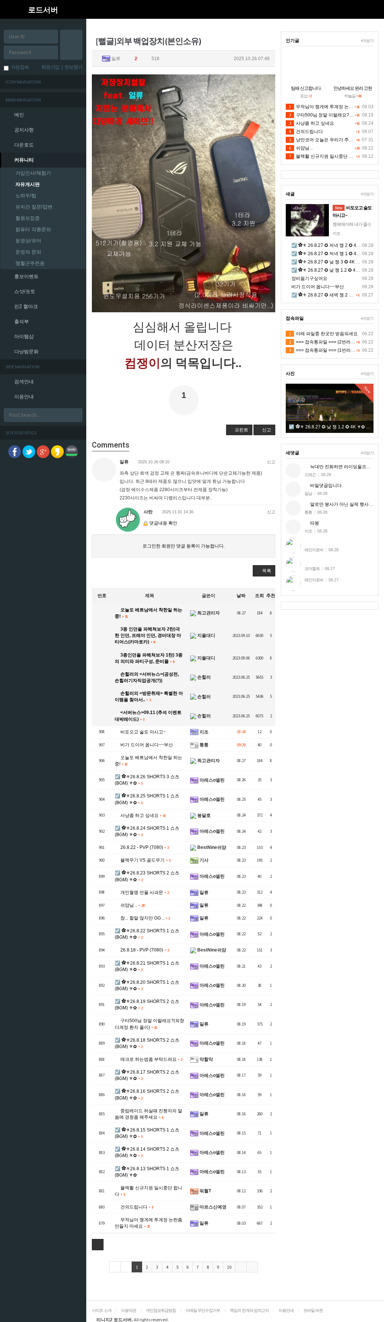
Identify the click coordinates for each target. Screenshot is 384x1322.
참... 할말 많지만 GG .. (144, 918)
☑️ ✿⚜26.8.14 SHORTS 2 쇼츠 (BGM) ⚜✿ (147, 1152)
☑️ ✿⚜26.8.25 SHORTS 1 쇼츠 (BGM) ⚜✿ (147, 799)
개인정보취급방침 (161, 1310)
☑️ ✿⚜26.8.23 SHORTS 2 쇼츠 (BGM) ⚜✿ (147, 876)
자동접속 (19, 67)
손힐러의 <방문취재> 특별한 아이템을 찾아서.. (149, 696)
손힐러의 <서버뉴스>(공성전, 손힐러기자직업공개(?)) (147, 677)
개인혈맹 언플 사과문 (144, 892)
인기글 (292, 40)
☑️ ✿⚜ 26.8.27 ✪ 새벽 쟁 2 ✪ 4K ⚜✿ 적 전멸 (337, 295)
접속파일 (295, 318)
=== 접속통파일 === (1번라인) (323, 350)
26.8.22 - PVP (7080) (144, 847)
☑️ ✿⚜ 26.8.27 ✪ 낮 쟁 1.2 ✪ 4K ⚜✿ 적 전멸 (336, 270)
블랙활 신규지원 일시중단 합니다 (148, 1191)
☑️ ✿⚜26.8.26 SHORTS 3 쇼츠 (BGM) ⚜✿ (147, 780)
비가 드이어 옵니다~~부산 (146, 744)
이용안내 (286, 1310)
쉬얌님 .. (131, 905)
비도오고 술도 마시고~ (142, 732)
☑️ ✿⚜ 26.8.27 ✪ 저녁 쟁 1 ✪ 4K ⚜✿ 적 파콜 (337, 253)
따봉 (314, 523)
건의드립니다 (136, 1207)
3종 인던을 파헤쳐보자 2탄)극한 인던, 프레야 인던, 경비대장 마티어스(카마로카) (148, 635)
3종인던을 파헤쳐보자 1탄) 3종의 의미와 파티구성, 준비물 (149, 658)
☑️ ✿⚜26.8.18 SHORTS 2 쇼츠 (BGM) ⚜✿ (147, 1043)
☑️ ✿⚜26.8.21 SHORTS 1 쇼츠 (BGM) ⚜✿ (147, 966)
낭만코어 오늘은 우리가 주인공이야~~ (330, 139)
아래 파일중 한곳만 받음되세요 (323, 333)
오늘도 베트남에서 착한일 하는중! (148, 613)
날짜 (241, 595)
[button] (93, 9)
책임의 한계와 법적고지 (249, 1310)
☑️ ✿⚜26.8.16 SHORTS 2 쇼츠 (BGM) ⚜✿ (147, 1094)
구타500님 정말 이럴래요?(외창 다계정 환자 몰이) (149, 1024)
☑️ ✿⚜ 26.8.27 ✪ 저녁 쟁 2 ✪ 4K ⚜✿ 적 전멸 (337, 245)
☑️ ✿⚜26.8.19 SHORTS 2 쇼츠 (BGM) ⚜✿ (147, 1004)
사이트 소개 (101, 1310)
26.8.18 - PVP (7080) (144, 950)
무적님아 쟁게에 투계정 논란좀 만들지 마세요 (148, 1223)
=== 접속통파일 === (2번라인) (323, 342)
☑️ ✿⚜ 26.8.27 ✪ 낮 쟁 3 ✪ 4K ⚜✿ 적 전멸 (335, 262)
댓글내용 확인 (163, 523)
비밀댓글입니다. (326, 485)
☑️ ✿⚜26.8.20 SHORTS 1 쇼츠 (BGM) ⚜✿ (147, 985)
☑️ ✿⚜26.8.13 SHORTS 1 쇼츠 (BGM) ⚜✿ (147, 1172)
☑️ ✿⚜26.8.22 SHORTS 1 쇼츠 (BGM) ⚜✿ (147, 934)
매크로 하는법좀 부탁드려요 (150, 1059)
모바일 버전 (313, 1310)
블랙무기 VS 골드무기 (144, 860)
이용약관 (128, 1310)
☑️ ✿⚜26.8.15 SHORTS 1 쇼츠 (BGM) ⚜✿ (147, 1133)
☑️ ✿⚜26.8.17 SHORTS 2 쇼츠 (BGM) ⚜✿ (147, 1075)
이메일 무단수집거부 (203, 1310)
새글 (290, 194)
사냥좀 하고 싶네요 (142, 815)
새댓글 (292, 452)
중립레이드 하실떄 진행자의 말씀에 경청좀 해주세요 (148, 1114)
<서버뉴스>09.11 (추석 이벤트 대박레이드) (148, 716)
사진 (290, 373)
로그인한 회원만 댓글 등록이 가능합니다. (183, 546)
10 (229, 1267)
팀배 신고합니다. (306, 88)
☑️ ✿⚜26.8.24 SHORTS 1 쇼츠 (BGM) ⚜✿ (147, 831)
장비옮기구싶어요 (308, 278)
